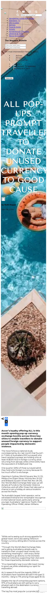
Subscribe (9, 78)
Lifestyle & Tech (23, 68)
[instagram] (29, 12)
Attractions (21, 58)
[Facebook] (6, 418)
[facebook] (17, 12)
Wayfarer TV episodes (25, 66)
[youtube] (23, 12)
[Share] (6, 424)
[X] (6, 421)
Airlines (19, 56)
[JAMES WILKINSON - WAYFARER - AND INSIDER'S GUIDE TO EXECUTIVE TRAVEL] (2, 8)
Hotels (19, 64)
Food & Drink (22, 60)
